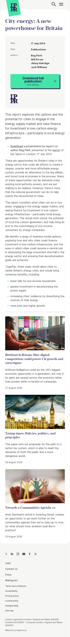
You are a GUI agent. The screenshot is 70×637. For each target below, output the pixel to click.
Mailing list (11, 580)
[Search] (53, 4)
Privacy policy (12, 596)
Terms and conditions (15, 586)
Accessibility (11, 591)
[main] (35, 273)
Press (8, 574)
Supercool (21, 630)
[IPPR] (14, 7)
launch (56, 150)
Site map (9, 610)
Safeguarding (11, 605)
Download (16, 146)
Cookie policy (11, 601)
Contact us (11, 568)
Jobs (8, 563)
